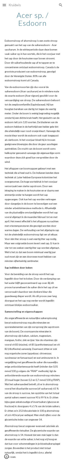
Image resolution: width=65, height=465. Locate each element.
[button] (4, 5)
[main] (32, 19)
